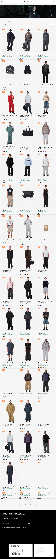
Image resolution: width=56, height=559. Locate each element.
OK (49, 550)
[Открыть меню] (1, 1)
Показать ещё (28, 524)
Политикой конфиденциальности (16, 554)
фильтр (52, 24)
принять (26, 550)
